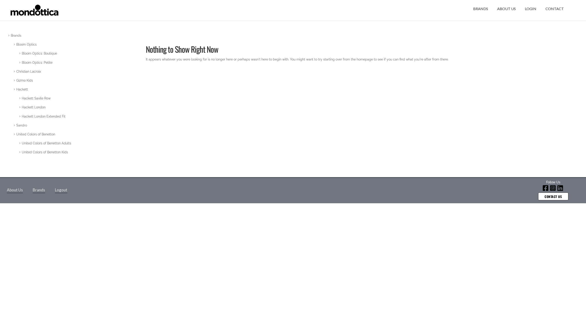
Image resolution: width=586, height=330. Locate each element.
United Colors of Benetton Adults (46, 143)
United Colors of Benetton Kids (45, 152)
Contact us (553, 196)
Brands (16, 35)
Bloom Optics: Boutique (39, 53)
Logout (61, 189)
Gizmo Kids (24, 80)
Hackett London (34, 107)
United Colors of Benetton (35, 134)
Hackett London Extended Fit (43, 116)
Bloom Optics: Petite (37, 62)
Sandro (21, 125)
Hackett (22, 89)
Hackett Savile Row (36, 98)
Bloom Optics (26, 44)
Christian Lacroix (28, 71)
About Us (15, 189)
